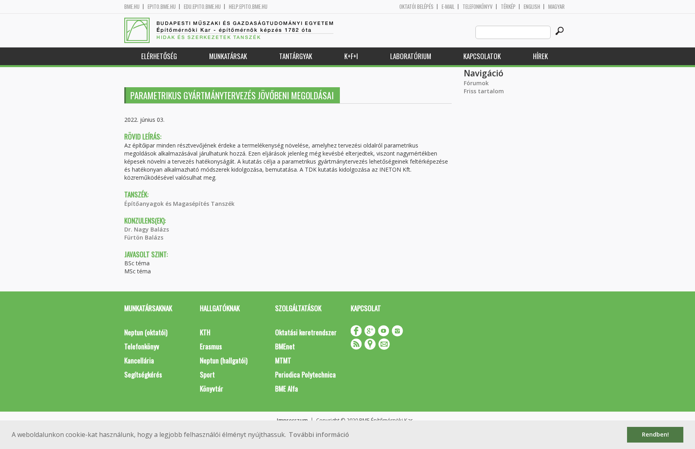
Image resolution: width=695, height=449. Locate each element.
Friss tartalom (484, 91)
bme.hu (132, 6)
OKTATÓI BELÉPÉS (416, 6)
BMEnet (285, 346)
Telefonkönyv (478, 6)
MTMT (283, 360)
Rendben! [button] (655, 434)
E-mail (448, 6)
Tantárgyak (295, 56)
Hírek (540, 56)
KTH (205, 332)
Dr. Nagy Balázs (146, 229)
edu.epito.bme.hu (202, 6)
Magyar (556, 6)
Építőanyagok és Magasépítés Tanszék (179, 203)
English (532, 6)
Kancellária (139, 360)
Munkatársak (228, 56)
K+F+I (351, 56)
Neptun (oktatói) (145, 332)
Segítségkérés (143, 374)
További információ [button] (319, 434)
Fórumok (476, 83)
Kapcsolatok (482, 56)
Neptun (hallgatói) (223, 360)
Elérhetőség (159, 56)
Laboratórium (410, 56)
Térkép (508, 6)
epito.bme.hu (162, 6)
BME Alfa (286, 388)
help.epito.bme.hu (248, 6)
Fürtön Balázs (143, 237)
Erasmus (211, 346)
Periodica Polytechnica (305, 374)
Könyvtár (211, 388)
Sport (207, 374)
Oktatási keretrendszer (306, 332)
